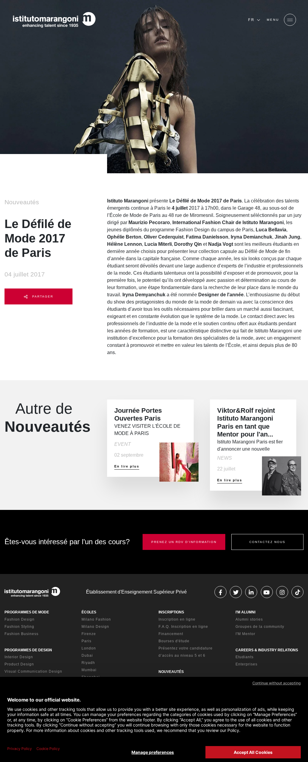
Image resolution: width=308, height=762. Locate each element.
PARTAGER (42, 296)
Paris (86, 641)
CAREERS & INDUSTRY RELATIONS (267, 650)
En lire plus (126, 466)
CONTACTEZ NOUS (267, 542)
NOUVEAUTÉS (171, 672)
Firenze (89, 634)
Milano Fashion (96, 619)
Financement (171, 634)
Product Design (19, 664)
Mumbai (89, 670)
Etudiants (245, 657)
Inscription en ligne (177, 619)
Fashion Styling (19, 627)
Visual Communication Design (33, 671)
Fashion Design (20, 619)
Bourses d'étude (174, 641)
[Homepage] (54, 20)
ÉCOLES (89, 612)
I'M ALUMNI (245, 612)
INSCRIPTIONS (171, 612)
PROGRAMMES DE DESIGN (28, 650)
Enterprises (246, 664)
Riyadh (88, 663)
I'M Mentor (245, 634)
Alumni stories (249, 619)
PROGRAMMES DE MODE (27, 612)
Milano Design (95, 627)
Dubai (87, 655)
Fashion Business (21, 634)
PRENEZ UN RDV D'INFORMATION (184, 542)
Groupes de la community (260, 627)
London (89, 648)
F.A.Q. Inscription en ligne (183, 627)
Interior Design (19, 657)
